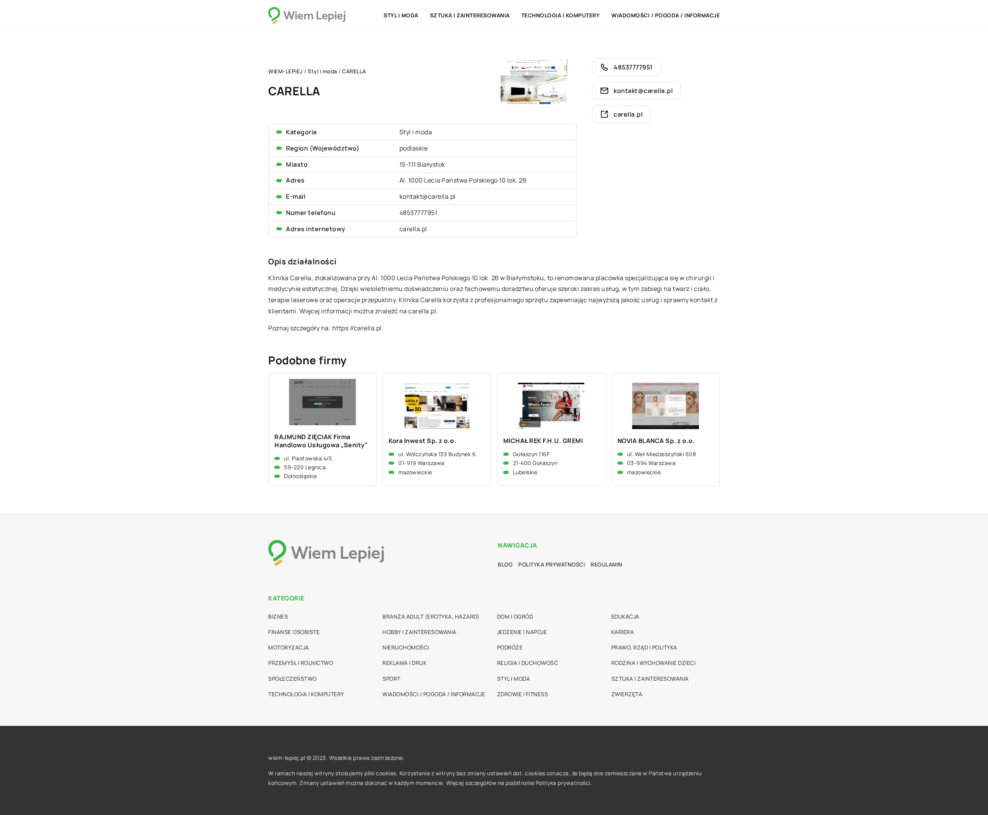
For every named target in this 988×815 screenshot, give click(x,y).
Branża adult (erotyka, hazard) (430, 616)
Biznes (278, 616)
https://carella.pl (357, 328)
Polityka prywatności (551, 564)
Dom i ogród (515, 616)
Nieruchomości (405, 647)
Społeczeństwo (292, 678)
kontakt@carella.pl (427, 196)
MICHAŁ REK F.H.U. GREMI (543, 441)
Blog (505, 564)
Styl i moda (401, 15)
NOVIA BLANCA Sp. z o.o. (656, 441)
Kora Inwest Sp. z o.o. (422, 441)
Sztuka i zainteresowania (470, 15)
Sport (391, 678)
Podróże (510, 647)
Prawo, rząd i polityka (644, 647)
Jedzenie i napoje (522, 632)
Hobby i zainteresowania (419, 632)
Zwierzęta (627, 694)
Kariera (622, 632)
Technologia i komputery (560, 15)
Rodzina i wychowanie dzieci (653, 662)
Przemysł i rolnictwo (300, 662)
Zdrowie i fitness (522, 694)
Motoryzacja (288, 647)
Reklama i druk (404, 662)
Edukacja (625, 616)
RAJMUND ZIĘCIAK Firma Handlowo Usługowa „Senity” (320, 441)
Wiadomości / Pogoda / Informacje (665, 15)
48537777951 (418, 212)
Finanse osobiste (294, 632)
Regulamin (606, 564)
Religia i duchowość (527, 662)
